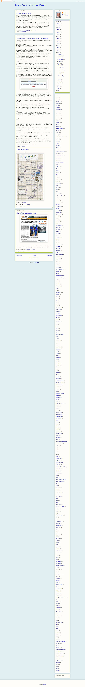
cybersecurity (58, 256)
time (57, 273)
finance (57, 172)
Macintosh (58, 141)
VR (56, 532)
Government (58, 183)
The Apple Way (59, 521)
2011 (58, 50)
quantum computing (60, 269)
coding (57, 126)
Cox (57, 475)
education (58, 592)
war (56, 450)
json (57, 620)
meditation (58, 431)
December (61, 54)
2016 (58, 41)
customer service (22, 31)
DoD (57, 483)
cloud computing (59, 254)
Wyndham (58, 538)
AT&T (57, 456)
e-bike (57, 422)
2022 (58, 31)
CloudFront (58, 471)
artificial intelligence (60, 403)
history (57, 605)
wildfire (57, 670)
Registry (57, 511)
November (61, 56)
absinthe (58, 542)
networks (58, 118)
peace (57, 639)
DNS (57, 374)
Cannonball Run (59, 468)
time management (60, 275)
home (57, 609)
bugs (57, 324)
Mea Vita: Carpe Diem (30, 5)
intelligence (58, 615)
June (60, 79)
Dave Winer (58, 250)
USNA (57, 160)
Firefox (57, 489)
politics (57, 132)
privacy (57, 235)
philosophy (58, 349)
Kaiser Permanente (60, 380)
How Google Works (22, 149)
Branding (58, 311)
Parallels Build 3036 (60, 506)
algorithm (58, 552)
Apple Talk (58, 363)
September (61, 59)
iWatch (57, 613)
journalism (58, 229)
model (57, 628)
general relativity (59, 334)
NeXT (57, 502)
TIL (56, 519)
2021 (58, 32)
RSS (57, 391)
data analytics (59, 416)
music (57, 265)
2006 (58, 90)
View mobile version (34, 258)
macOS (57, 428)
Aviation (57, 111)
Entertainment (59, 206)
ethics (57, 164)
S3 (56, 513)
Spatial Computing (60, 393)
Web (57, 124)
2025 (58, 25)
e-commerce (58, 588)
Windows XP (58, 292)
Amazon (57, 166)
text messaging (59, 443)
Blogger (44, 684)
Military (57, 113)
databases (58, 578)
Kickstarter (58, 286)
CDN (57, 368)
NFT (57, 498)
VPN (57, 529)
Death (57, 281)
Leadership (58, 158)
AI (56, 149)
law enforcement (59, 622)
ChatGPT (58, 372)
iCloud (57, 263)
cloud (57, 328)
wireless (57, 216)
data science (58, 418)
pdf (56, 637)
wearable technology (60, 277)
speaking (58, 662)
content (57, 410)
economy (58, 590)
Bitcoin (57, 223)
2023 (58, 29)
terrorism (58, 357)
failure (57, 424)
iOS (56, 174)
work (57, 279)
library (57, 626)
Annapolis (58, 221)
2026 (58, 23)
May (60, 80)
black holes (58, 563)
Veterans (58, 395)
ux (56, 447)
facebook (58, 193)
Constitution (58, 153)
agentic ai (58, 548)
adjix (57, 544)
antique (57, 555)
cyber (57, 576)
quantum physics (59, 655)
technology (58, 101)
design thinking (59, 584)
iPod (57, 300)
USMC (57, 130)
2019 (58, 36)
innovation (58, 145)
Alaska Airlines (59, 458)
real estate (58, 437)
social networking (59, 195)
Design (57, 120)
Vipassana (58, 534)
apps (57, 401)
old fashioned (59, 433)
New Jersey (58, 504)
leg (56, 624)
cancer (57, 407)
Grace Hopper (59, 492)
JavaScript (58, 313)
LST (57, 494)
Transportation (59, 225)
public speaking (59, 651)
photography (58, 214)
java (57, 302)
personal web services (60, 641)
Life (56, 99)
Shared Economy (59, 515)
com (57, 567)
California (58, 248)
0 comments (33, 30)
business (58, 103)
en (56, 599)
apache (57, 557)
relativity (57, 351)
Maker (57, 317)
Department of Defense (61, 479)
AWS (57, 218)
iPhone (57, 107)
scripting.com (58, 660)
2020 (58, 34)
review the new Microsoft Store (30, 245)
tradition (57, 445)
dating (57, 582)
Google (20, 206)
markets (57, 200)
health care (58, 258)
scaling (57, 355)
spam (57, 439)
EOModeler (58, 487)
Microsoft (23, 251)
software (58, 271)
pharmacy (58, 643)
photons (57, 645)
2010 (58, 52)
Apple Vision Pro (59, 462)
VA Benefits (58, 527)
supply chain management (61, 441)
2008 (58, 86)
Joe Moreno (66, 12)
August (60, 61)
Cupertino (58, 477)
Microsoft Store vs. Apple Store (26, 213)
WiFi (57, 536)
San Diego (58, 185)
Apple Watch (58, 244)
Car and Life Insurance (23, 13)
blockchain (58, 321)
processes (58, 647)
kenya (57, 342)
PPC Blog (24, 202)
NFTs (57, 500)
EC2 (57, 485)
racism (57, 658)
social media (58, 202)
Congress (58, 473)
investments (58, 340)
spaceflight (58, 237)
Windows (58, 233)
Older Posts (49, 255)
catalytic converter (60, 565)
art (56, 191)
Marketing (58, 115)
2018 (58, 38)
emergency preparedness (61, 597)
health (57, 298)
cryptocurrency (59, 573)
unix (57, 666)
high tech (58, 260)
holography (58, 607)
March (60, 82)
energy (57, 330)
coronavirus (58, 212)
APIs (57, 361)
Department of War (60, 481)
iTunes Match (59, 611)
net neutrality (58, 267)
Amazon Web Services (60, 137)
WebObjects (58, 397)
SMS (57, 252)
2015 (58, 43)
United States (59, 525)
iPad (57, 143)
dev (56, 586)
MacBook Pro (59, 315)
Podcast (57, 508)
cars (57, 326)
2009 (58, 85)
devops (57, 420)
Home (34, 255)
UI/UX (57, 168)
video (57, 239)
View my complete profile (65, 15)
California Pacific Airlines (61, 466)
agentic (57, 546)
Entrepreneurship (59, 155)
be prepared (58, 561)
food (57, 197)
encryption (58, 601)
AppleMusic (58, 366)
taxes (57, 664)
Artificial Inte (58, 464)
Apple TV (58, 460)
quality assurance (59, 653)
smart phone (58, 307)
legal (57, 176)
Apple (20, 251)
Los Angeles (58, 496)
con (56, 571)
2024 (58, 27)
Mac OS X (58, 122)
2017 (58, 40)
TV (56, 290)
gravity (57, 426)
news (57, 189)
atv (56, 559)
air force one (58, 550)
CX (56, 370)
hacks (57, 336)
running (57, 353)
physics (57, 305)
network (57, 632)
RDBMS (57, 389)
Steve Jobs (58, 210)
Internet (23, 206)
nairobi (57, 630)
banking (57, 405)
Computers (58, 109)
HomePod (58, 284)
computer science (59, 162)
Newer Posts (19, 255)
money (57, 170)
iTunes (57, 338)
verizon (57, 668)
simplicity (58, 231)
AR (56, 454)
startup (57, 204)
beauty (57, 319)
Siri (56, 517)
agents (57, 399)
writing (57, 359)
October (60, 57)
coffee (57, 296)
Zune (57, 540)
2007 (58, 88)
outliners (58, 435)
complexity (58, 569)
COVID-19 (58, 246)
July (59, 63)
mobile (57, 139)
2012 (58, 49)
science (57, 181)
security (57, 134)
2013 (58, 47)
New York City (59, 384)
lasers (57, 345)
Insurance (58, 378)
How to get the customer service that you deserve (32, 38)
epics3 (57, 603)
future (57, 332)
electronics (58, 594)
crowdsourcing (59, 414)
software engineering (60, 151)
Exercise (58, 376)
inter (57, 618)
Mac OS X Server (59, 382)
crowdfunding (59, 412)
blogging (58, 294)
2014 (58, 45)
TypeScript (58, 523)
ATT (57, 242)
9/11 (57, 452)
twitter (57, 147)
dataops (57, 580)
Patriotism (58, 387)
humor (57, 187)
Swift (57, 288)
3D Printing (58, 309)
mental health (59, 347)
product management (60, 649)
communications (59, 227)
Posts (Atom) (36, 262)
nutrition (57, 634)
